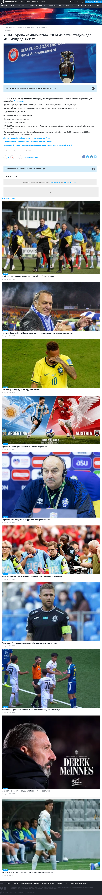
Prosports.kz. (19, 101)
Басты (21, 2)
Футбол (12, 27)
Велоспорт (21, 5)
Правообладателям (48, 883)
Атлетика (31, 5)
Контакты (15, 883)
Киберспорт (82, 5)
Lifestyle (4, 5)
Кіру (78, 2)
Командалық (52, 5)
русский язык (93, 2)
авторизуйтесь (55, 182)
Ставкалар (35, 2)
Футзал (90, 5)
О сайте (7, 883)
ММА (67, 5)
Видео (43, 2)
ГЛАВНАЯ (5, 27)
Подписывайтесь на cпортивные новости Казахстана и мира (25, 168)
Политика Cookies (62, 883)
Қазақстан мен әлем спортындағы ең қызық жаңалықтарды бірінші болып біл (30, 88)
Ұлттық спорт (40, 5)
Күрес (97, 5)
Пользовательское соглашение (30, 883)
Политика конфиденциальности (79, 883)
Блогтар (27, 2)
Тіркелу (72, 2)
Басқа (74, 5)
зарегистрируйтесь (70, 182)
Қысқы (61, 5)
